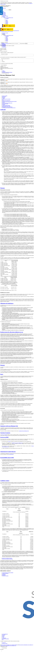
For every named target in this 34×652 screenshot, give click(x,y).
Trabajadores (4, 44)
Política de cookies (4, 643)
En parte (3, 61)
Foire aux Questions (4, 434)
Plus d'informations (11, 454)
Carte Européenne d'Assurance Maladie (7, 572)
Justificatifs (3, 109)
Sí (2, 59)
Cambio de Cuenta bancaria (6, 105)
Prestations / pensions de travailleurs (7, 72)
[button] (17, 49)
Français (8, 35)
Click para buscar (22, 43)
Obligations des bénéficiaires (6, 100)
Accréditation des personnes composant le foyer (8, 107)
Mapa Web (3, 634)
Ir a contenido (2, 31)
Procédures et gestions (5, 575)
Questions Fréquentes (5, 432)
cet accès (9, 441)
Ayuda (3, 637)
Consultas (3, 16)
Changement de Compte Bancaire (8, 451)
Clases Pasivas (4, 15)
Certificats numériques (5, 573)
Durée (1, 374)
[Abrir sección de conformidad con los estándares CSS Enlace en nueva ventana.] (8, 645)
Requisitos (3, 97)
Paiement (2, 365)
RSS (2, 639)
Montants (2, 188)
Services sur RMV (4, 95)
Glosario (3, 635)
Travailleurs (3, 71)
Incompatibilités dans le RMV (7, 457)
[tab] (17, 109)
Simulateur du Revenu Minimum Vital (9, 426)
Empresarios (4, 14)
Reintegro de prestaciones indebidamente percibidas (9, 101)
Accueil (3, 70)
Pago (3, 99)
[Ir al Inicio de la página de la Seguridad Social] (16, 30)
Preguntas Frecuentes (5, 103)
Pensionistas (4, 13)
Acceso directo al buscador (5, 43)
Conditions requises (4, 480)
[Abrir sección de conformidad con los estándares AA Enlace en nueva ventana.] (25, 644)
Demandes (3, 104)
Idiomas (8, 17)
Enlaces (3, 636)
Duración (3, 102)
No (2, 60)
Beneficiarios (4, 96)
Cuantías (3, 98)
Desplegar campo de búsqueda (8, 31)
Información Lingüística (5, 638)
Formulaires (3, 574)
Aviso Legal (4, 642)
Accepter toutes (3, 5)
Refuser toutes (7, 5)
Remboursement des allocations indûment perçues (11, 332)
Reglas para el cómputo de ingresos (7, 558)
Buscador (10, 43)
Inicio (3, 11)
